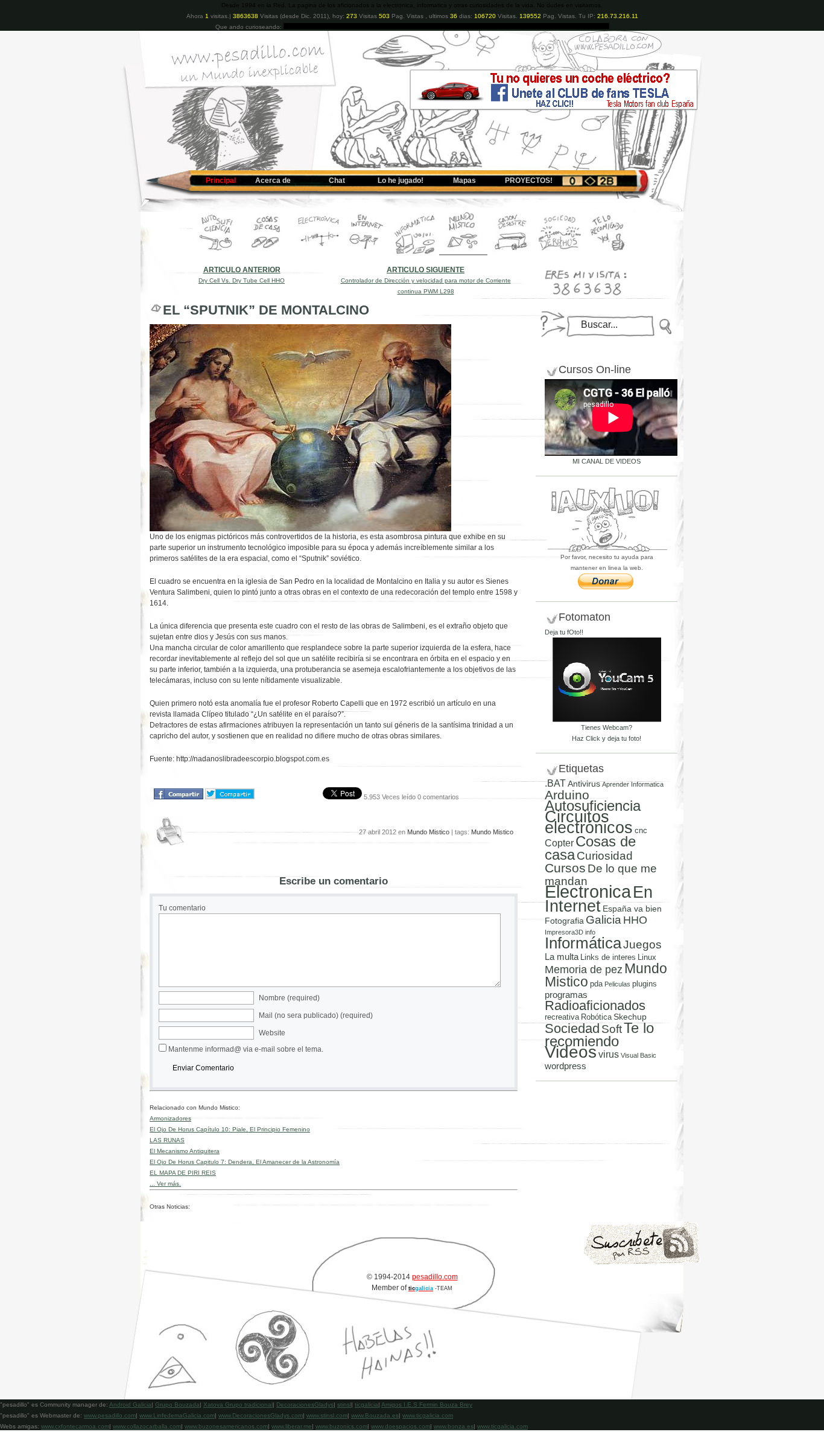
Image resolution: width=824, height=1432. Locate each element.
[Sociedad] (560, 253)
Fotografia (564, 920)
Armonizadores (170, 1118)
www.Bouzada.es (375, 1415)
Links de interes (608, 957)
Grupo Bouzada (177, 1404)
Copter (559, 843)
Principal (221, 180)
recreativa (562, 1016)
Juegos (642, 944)
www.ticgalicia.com (427, 1415)
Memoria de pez (584, 970)
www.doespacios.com (400, 1426)
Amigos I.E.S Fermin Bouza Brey (426, 1404)
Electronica (588, 891)
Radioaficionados (595, 1005)
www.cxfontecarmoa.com (75, 1426)
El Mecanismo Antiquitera (185, 1151)
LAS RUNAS (167, 1140)
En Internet (599, 899)
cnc (641, 830)
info (590, 932)
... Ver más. (165, 1183)
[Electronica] (318, 253)
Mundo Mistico (428, 832)
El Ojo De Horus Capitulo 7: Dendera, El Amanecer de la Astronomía (245, 1162)
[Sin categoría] (511, 253)
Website (272, 1033)
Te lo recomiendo (599, 1034)
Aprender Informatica (633, 784)
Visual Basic (638, 1055)
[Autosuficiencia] (216, 253)
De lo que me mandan (601, 874)
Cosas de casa (590, 848)
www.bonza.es (454, 1426)
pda (596, 983)
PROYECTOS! (529, 180)
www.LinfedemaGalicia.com (177, 1415)
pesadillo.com (435, 1277)
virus (608, 1054)
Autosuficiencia (593, 806)
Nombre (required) (289, 998)
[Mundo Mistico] (463, 253)
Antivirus (584, 783)
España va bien (632, 908)
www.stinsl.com (326, 1415)
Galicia (603, 919)
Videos (571, 1052)
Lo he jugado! (400, 180)
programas (566, 994)
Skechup (630, 1016)
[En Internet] (367, 253)
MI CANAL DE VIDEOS (606, 461)
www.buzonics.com (341, 1426)
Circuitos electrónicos (589, 822)
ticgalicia (366, 1404)
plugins (644, 983)
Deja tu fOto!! (564, 632)
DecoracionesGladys (305, 1404)
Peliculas (617, 984)
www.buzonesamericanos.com (226, 1426)
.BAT (555, 783)
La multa (561, 956)
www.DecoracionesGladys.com (260, 1415)
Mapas (464, 180)
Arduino (567, 795)
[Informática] (415, 253)
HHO (635, 920)
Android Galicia (130, 1404)
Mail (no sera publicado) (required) (316, 1015)
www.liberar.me (291, 1426)
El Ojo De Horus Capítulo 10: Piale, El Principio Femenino (230, 1129)
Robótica (596, 1016)
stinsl (344, 1404)
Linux (647, 957)
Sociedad (572, 1028)
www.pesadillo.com (110, 1415)
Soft (611, 1029)
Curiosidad (605, 855)
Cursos (565, 868)
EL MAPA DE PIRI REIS (183, 1172)
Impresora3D (564, 932)
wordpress (565, 1066)
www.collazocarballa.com (147, 1426)
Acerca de (273, 180)
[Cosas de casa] (267, 253)
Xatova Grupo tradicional (238, 1404)
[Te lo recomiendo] (608, 253)
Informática (583, 943)
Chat (337, 180)
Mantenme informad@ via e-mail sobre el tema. (245, 1049)
